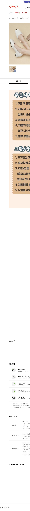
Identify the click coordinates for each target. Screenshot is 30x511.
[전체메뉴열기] (11, 12)
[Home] (9, 18)
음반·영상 (24, 13)
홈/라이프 (14, 18)
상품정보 (18, 81)
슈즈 (26, 18)
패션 (21, 18)
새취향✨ (17, 13)
